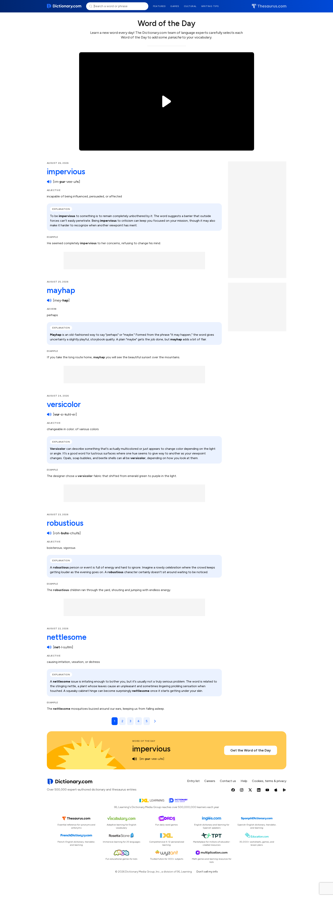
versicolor (64, 404)
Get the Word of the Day (250, 750)
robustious (65, 523)
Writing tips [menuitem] (210, 6)
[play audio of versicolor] (49, 414)
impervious (66, 171)
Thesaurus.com (269, 6)
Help (244, 781)
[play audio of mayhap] (49, 300)
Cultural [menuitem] (190, 6)
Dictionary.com (64, 6)
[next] (154, 721)
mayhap (61, 290)
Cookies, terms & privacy (269, 781)
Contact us (228, 781)
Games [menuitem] (174, 6)
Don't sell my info (207, 871)
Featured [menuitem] (159, 6)
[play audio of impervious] (49, 181)
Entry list (193, 781)
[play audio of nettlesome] (49, 647)
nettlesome (67, 637)
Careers (209, 781)
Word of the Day (143, 741)
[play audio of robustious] (49, 533)
